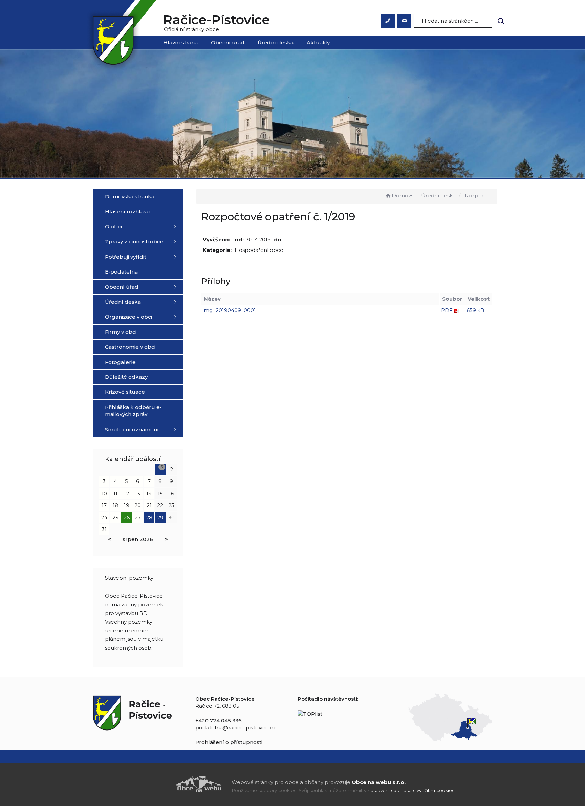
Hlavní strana (180, 42)
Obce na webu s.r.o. (379, 782)
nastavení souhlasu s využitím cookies (411, 790)
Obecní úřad (227, 42)
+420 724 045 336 (218, 720)
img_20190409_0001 (229, 310)
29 (160, 517)
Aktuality (318, 42)
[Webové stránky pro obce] (160, 784)
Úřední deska (276, 42)
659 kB (475, 310)
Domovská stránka (406, 195)
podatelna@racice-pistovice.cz (235, 727)
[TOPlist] (310, 713)
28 (149, 517)
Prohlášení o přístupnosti (228, 742)
